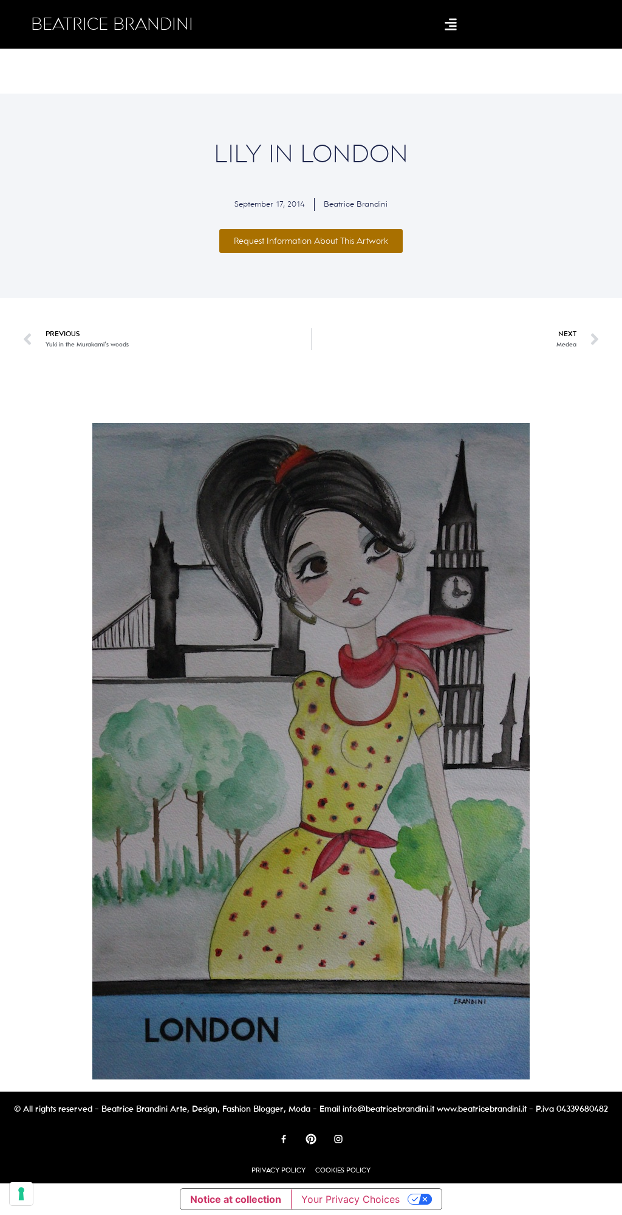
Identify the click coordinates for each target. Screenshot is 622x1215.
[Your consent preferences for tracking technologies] (21, 1193)
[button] (451, 25)
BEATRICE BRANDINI (112, 24)
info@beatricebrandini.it (388, 1108)
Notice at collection (235, 1199)
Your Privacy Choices (350, 1199)
